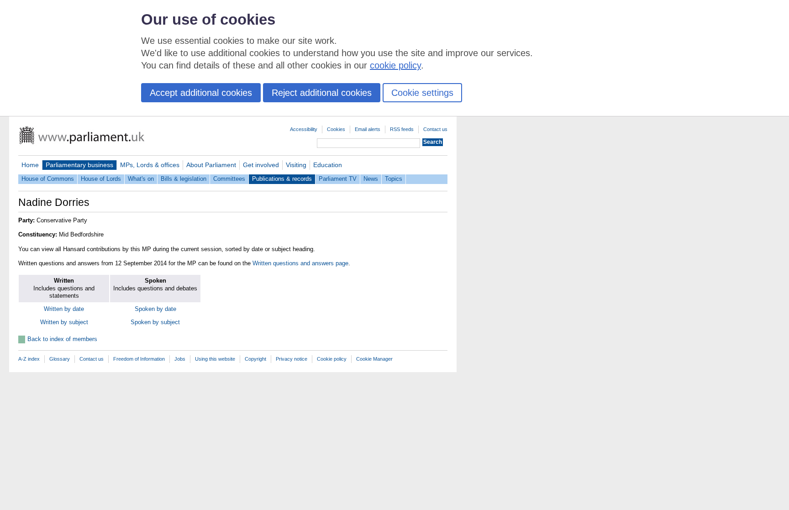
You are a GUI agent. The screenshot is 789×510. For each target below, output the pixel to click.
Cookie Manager (374, 359)
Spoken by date (155, 308)
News (370, 178)
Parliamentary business (79, 164)
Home (30, 164)
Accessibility (303, 129)
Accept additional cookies (201, 93)
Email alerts (367, 129)
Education (327, 164)
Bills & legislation (183, 178)
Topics (393, 178)
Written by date (64, 308)
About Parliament (211, 164)
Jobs (179, 359)
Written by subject (64, 322)
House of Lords (101, 178)
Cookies (336, 129)
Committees (229, 178)
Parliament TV (338, 178)
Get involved (261, 164)
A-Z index (29, 359)
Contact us (435, 129)
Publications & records (282, 178)
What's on (141, 178)
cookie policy (395, 65)
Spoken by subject (155, 322)
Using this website (215, 359)
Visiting (296, 164)
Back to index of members (62, 339)
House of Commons (47, 178)
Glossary (59, 359)
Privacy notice (291, 359)
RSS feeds (402, 129)
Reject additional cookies (322, 93)
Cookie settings (422, 93)
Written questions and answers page (300, 263)
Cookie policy (332, 359)
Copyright (255, 359)
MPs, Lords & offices (149, 164)
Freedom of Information (139, 359)
